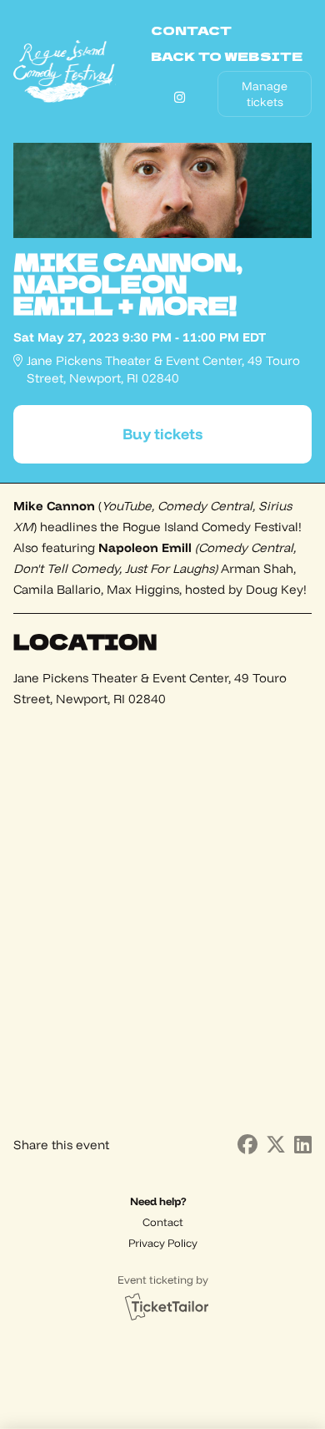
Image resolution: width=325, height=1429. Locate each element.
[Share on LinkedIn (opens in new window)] (303, 1144)
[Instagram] (179, 97)
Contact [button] (191, 29)
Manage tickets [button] (265, 94)
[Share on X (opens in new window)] (276, 1144)
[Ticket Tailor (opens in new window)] (166, 1306)
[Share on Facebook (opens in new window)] (248, 1144)
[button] (163, 1222)
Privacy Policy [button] (163, 1242)
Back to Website (226, 55)
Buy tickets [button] (162, 433)
